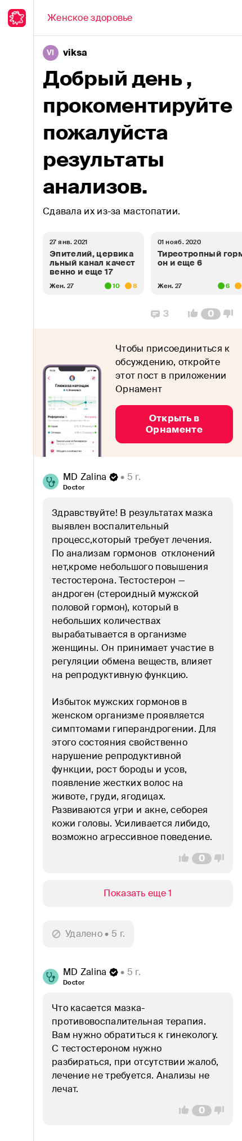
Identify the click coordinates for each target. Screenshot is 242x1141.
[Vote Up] (189, 314)
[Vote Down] (231, 313)
